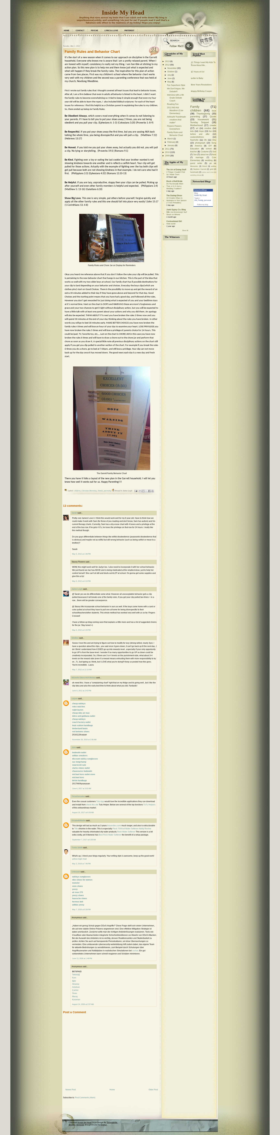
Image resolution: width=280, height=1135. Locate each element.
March (170, 139)
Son (195, 154)
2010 (167, 152)
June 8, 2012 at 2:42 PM (81, 691)
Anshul (103, 1125)
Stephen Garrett (199, 169)
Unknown (76, 872)
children (77, 490)
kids (192, 131)
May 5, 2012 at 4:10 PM (81, 581)
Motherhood (196, 125)
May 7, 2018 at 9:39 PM (81, 909)
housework (203, 119)
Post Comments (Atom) (85, 1097)
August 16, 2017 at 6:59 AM (83, 812)
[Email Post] (136, 490)
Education (194, 149)
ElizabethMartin (78, 820)
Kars (74, 978)
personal (207, 200)
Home (66, 30)
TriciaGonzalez (78, 796)
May (169, 82)
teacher (193, 152)
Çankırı (75, 990)
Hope (201, 131)
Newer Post (70, 1090)
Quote (213, 116)
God (214, 152)
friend (204, 166)
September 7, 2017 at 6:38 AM (84, 840)
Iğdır (74, 981)
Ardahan (76, 987)
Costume (205, 152)
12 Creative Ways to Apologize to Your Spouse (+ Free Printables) (176, 200)
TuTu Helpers (149, 805)
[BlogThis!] (143, 491)
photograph (200, 143)
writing (213, 166)
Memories (194, 166)
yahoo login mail (79, 859)
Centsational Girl (174, 221)
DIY (210, 146)
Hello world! (170, 224)
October (170, 71)
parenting (107, 490)
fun (210, 131)
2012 (167, 65)
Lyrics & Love (111, 30)
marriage (200, 157)
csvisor (135, 951)
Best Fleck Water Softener (110, 835)
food (214, 154)
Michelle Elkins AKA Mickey (84, 678)
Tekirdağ (76, 974)
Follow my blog (202, 204)
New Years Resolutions (201, 85)
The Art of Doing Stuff (176, 169)
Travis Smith (77, 847)
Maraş (75, 996)
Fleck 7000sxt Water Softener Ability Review (132, 829)
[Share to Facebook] (149, 491)
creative (207, 128)
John (74, 747)
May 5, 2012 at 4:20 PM (81, 630)
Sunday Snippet (199, 122)
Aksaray (75, 984)
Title (76, 829)
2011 (167, 149)
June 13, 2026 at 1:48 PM (82, 958)
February (171, 142)
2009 (167, 156)
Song (213, 143)
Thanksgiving (203, 113)
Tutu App (100, 801)
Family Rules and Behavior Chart (92, 52)
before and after (200, 134)
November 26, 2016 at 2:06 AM (84, 740)
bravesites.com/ (114, 825)
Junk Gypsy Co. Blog (176, 209)
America (198, 146)
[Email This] (140, 491)
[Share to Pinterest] (152, 491)
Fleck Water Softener (126, 832)
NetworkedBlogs (200, 190)
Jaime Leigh (77, 589)
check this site (92, 805)
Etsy (214, 140)
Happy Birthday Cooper (201, 91)
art (197, 128)
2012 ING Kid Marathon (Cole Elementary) (175, 110)
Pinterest (129, 30)
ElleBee (75, 638)
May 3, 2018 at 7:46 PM (81, 864)
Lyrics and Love (208, 172)
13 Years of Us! (197, 72)
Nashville (194, 140)
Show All (185, 230)
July (169, 75)
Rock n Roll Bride (174, 181)
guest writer (196, 163)
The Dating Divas (174, 195)
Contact (80, 30)
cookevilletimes (197, 137)
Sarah (74, 513)
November (172, 68)
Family (100, 490)
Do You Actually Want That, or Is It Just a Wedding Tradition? (174, 186)
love (214, 110)
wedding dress (195, 175)
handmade (194, 172)
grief (211, 169)
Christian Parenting (89, 490)
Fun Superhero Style (176, 85)
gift (210, 163)
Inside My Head (123, 12)
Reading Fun (173, 104)
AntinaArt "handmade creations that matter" (176, 120)
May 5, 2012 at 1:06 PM (81, 554)
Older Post (153, 1090)
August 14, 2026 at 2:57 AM (83, 1004)
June (169, 78)
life (205, 140)
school (209, 149)
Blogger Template (76, 1125)
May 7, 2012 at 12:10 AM (82, 670)
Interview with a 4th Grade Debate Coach (175, 98)
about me (204, 154)
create (213, 125)
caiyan (74, 698)
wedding (209, 160)
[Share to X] (146, 491)
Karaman (76, 999)
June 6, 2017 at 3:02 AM (81, 788)
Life (195, 200)
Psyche (94, 30)
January (171, 145)
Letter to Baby (197, 78)
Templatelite (112, 1122)
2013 (167, 61)
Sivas (74, 993)
